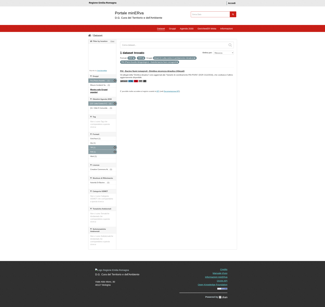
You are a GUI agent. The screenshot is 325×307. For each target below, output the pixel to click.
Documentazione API (171, 91)
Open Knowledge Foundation (212, 284)
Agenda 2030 (186, 28)
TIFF (140, 81)
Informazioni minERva (216, 277)
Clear (112, 41)
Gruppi (172, 28)
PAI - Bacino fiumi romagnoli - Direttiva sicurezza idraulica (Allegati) (152, 71)
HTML (131, 81)
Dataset (161, 28)
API (157, 91)
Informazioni (226, 28)
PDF (135, 81)
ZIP (145, 81)
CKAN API (222, 281)
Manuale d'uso (220, 273)
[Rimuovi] (133, 58)
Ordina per (207, 53)
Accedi (231, 3)
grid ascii (124, 81)
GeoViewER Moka (207, 28)
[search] (230, 45)
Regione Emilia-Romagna (102, 3)
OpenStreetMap (102, 70)
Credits (223, 269)
